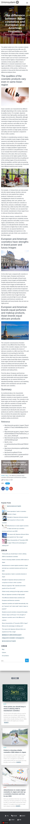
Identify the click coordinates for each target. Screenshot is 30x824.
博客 (20, 819)
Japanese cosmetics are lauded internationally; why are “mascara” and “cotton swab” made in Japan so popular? (15, 606)
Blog (7, 475)
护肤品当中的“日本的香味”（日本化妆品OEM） (13, 638)
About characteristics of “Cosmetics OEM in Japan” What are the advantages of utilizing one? (15, 542)
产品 (7, 815)
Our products (5, 655)
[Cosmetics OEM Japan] (10, 2)
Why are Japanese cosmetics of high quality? (13, 594)
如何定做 (15, 815)
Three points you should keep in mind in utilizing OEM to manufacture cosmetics (15, 708)
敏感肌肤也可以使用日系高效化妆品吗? (12, 635)
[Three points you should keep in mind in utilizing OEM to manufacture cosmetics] (15, 692)
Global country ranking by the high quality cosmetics (15, 591)
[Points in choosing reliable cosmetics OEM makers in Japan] (15, 736)
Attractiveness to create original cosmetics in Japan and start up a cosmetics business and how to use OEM (15, 528)
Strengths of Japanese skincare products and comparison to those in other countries (15, 520)
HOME (3, 475)
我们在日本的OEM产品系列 (14, 506)
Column (4, 652)
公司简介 (13, 819)
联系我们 (23, 815)
